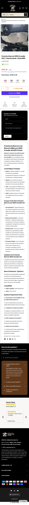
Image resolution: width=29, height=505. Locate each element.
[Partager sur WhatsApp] (12, 339)
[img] (15, 404)
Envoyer (6, 136)
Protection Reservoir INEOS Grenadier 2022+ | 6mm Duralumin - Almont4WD (13, 21)
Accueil (4, 19)
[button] (2, 8)
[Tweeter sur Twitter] (7, 339)
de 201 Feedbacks (10, 406)
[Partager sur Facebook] (5, 339)
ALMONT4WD (5, 61)
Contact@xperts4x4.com (10, 447)
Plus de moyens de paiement (14, 96)
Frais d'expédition (11, 71)
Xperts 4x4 (15, 498)
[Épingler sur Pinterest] (10, 339)
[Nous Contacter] (23, 8)
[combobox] (18, 15)
